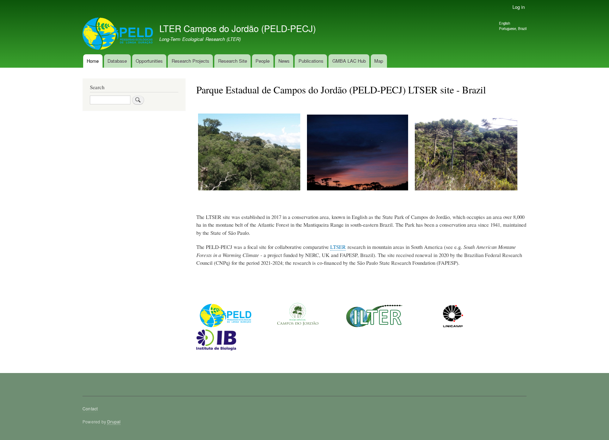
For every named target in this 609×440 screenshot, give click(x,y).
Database (117, 60)
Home (93, 60)
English (504, 23)
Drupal (114, 421)
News (284, 60)
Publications (311, 60)
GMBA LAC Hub (349, 60)
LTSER (338, 246)
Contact (90, 408)
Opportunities (149, 60)
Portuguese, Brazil (513, 28)
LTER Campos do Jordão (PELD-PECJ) (237, 28)
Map (378, 60)
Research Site (232, 60)
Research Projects (190, 60)
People (263, 60)
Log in (518, 7)
